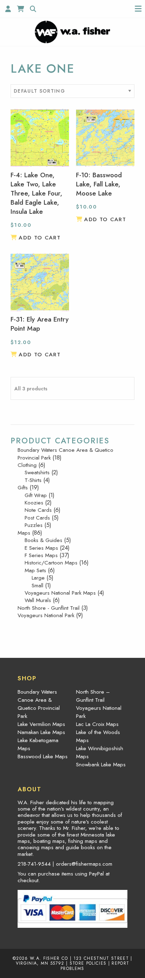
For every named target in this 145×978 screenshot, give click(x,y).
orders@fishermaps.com (84, 864)
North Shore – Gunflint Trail (93, 696)
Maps (24, 533)
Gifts (23, 487)
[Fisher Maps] (72, 31)
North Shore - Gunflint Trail (49, 608)
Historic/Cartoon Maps (51, 563)
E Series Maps (41, 548)
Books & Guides (43, 540)
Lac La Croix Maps (97, 724)
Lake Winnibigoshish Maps (99, 752)
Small (37, 585)
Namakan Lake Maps (41, 732)
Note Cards (38, 510)
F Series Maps (41, 555)
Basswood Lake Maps (43, 756)
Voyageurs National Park (46, 615)
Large (38, 578)
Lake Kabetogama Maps (38, 744)
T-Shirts (33, 480)
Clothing (27, 465)
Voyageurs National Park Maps (60, 593)
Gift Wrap (36, 495)
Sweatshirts (37, 472)
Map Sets (35, 570)
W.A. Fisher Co (49, 958)
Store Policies (88, 963)
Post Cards (37, 518)
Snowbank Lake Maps (101, 764)
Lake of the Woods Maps (98, 736)
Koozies (34, 503)
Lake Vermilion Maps (41, 724)
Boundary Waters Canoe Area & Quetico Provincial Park (65, 453)
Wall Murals (38, 600)
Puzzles (34, 525)
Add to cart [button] (40, 237)
